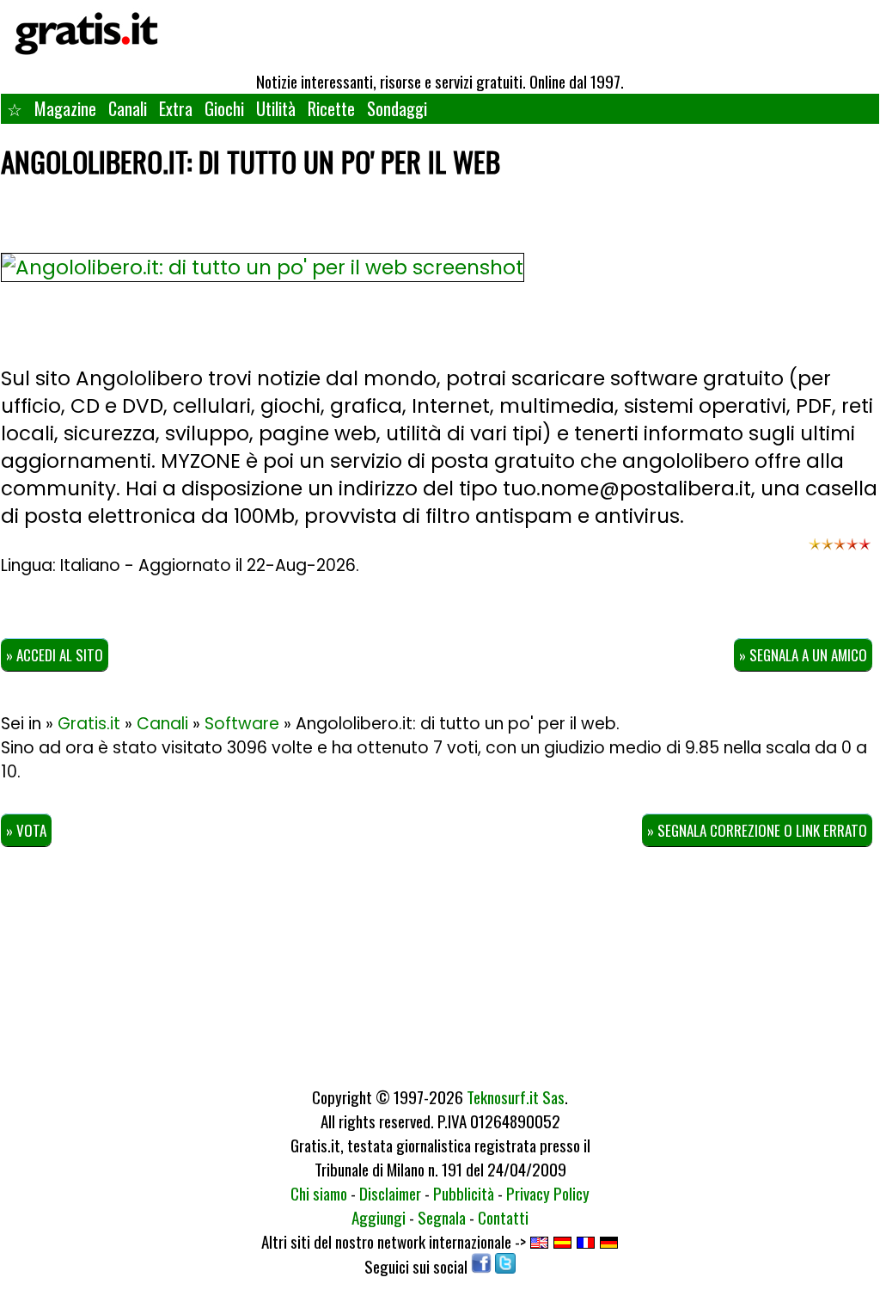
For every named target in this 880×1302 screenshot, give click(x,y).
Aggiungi (378, 1217)
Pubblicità (463, 1193)
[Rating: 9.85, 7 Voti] (840, 552)
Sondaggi (397, 108)
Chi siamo (318, 1193)
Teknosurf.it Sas (516, 1096)
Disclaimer (390, 1193)
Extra (175, 108)
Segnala (442, 1217)
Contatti (503, 1217)
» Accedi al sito (54, 655)
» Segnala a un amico (803, 655)
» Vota (26, 830)
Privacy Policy (548, 1193)
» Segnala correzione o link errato (757, 830)
